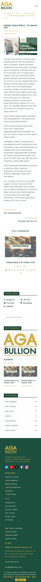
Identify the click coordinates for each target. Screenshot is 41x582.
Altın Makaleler (21, 402)
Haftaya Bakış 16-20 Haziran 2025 (20, 262)
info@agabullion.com (13, 567)
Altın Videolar (21, 406)
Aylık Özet (21, 411)
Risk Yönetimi (10, 513)
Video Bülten (21, 430)
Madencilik (9, 491)
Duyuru (21, 416)
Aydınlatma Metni (11, 535)
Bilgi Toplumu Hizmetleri (14, 528)
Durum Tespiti (10, 516)
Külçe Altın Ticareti (12, 477)
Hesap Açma (10, 503)
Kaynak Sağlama (11, 480)
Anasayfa (7, 13)
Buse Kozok (13, 31)
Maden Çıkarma (11, 484)
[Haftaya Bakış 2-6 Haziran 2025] (29, 371)
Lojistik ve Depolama (12, 487)
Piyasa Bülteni (29, 13)
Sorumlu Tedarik (11, 510)
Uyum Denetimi (10, 506)
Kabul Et (20, 580)
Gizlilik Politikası (11, 532)
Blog (17, 13)
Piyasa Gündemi (21, 425)
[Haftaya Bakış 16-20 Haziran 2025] (20, 246)
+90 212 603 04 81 (12, 562)
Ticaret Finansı (10, 494)
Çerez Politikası (11, 539)
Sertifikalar (9, 520)
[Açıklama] (20, 344)
